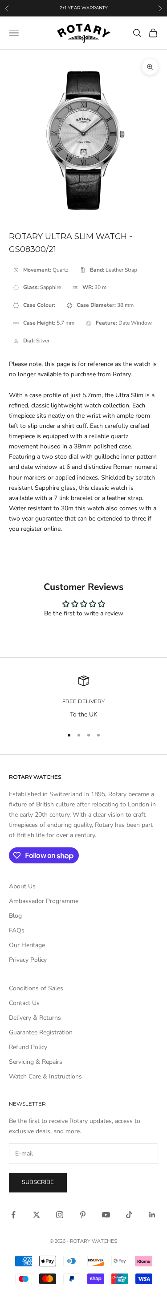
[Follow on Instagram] (59, 1214)
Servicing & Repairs (35, 1062)
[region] (83, 697)
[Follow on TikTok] (129, 1214)
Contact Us (24, 1003)
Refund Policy (28, 1047)
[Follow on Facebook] (13, 1214)
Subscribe (38, 1182)
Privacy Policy (28, 960)
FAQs (16, 930)
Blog (15, 915)
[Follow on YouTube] (106, 1214)
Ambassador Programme (43, 901)
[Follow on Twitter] (36, 1214)
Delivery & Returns (35, 1017)
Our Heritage (27, 945)
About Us (22, 886)
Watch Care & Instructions (45, 1076)
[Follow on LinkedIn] (152, 1214)
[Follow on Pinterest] (82, 1214)
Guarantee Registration (41, 1032)
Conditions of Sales (36, 988)
